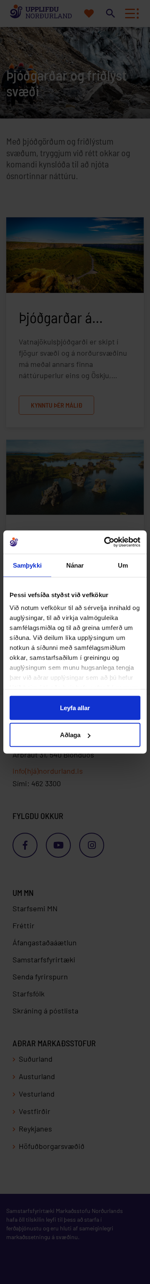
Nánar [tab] (75, 564)
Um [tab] (123, 564)
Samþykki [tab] (27, 564)
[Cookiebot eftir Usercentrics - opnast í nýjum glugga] (105, 542)
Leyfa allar (75, 707)
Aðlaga (70, 734)
